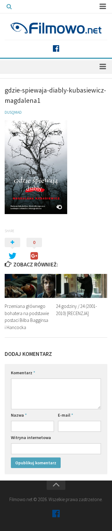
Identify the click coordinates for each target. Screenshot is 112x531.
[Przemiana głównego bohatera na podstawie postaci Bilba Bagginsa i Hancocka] (30, 286)
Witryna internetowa (31, 437)
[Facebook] (56, 48)
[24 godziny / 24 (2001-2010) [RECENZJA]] (81, 286)
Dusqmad (13, 112)
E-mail (65, 415)
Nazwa (19, 415)
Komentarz (23, 373)
